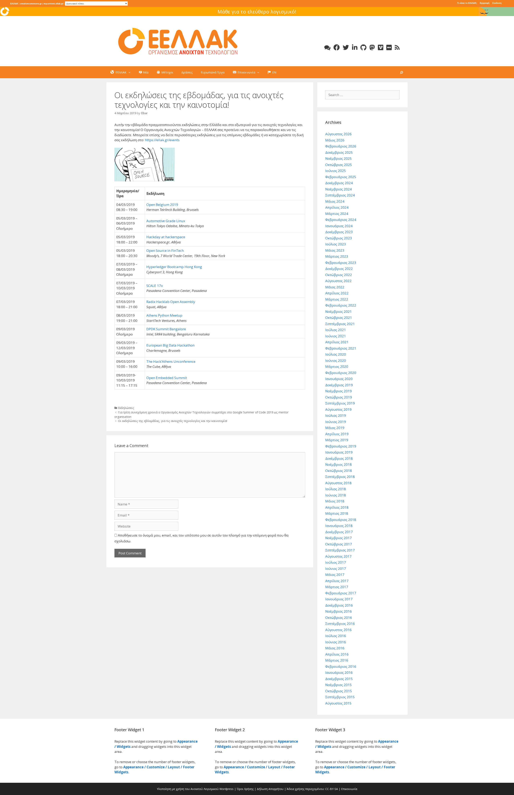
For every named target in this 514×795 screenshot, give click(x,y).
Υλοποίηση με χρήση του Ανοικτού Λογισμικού (188, 789)
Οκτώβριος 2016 (338, 617)
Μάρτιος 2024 (336, 213)
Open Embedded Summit (166, 377)
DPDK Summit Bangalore (166, 329)
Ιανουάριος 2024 (339, 226)
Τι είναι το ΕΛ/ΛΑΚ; (467, 3)
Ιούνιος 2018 (335, 495)
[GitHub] (363, 47)
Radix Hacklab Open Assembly (170, 301)
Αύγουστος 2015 (338, 703)
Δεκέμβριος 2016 (339, 605)
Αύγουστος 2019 (338, 409)
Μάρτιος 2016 (336, 660)
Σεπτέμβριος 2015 (340, 697)
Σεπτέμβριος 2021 (340, 323)
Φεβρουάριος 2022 (340, 305)
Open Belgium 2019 (162, 204)
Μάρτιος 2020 (336, 366)
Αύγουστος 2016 (338, 629)
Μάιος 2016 (334, 648)
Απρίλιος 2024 (337, 207)
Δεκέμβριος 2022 (339, 268)
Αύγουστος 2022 (338, 281)
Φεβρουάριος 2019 (340, 446)
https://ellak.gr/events (162, 140)
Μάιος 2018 (334, 501)
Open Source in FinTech (165, 250)
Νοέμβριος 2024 (338, 189)
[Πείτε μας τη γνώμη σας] (327, 47)
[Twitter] (346, 47)
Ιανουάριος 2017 (339, 599)
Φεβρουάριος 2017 (340, 593)
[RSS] (397, 47)
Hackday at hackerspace (165, 237)
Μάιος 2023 (334, 250)
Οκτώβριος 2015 (338, 691)
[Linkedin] (354, 47)
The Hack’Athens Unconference (170, 361)
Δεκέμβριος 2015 (339, 678)
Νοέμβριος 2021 (338, 311)
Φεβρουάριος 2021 (340, 348)
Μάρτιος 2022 (336, 299)
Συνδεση (497, 3)
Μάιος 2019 (334, 427)
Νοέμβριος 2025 (338, 158)
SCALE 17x (154, 285)
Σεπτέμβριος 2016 (340, 623)
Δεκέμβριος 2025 (339, 152)
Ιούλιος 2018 (335, 489)
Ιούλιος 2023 (335, 244)
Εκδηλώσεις (126, 408)
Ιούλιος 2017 (335, 562)
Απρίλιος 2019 (337, 434)
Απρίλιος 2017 (337, 580)
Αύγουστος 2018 (338, 483)
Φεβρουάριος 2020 (340, 372)
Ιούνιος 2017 (335, 568)
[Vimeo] (380, 47)
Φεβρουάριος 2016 (340, 666)
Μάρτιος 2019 (336, 440)
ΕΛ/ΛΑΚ (14, 3)
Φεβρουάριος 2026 (340, 146)
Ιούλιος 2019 (335, 415)
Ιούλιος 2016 (335, 635)
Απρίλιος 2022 (337, 293)
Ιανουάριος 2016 (339, 672)
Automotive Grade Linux (165, 221)
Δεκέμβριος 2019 (339, 385)
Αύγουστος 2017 (338, 556)
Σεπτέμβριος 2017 (340, 550)
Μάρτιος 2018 (336, 513)
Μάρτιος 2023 (336, 256)
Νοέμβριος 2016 (338, 611)
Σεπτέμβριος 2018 (340, 476)
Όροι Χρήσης (245, 789)
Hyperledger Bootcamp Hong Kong (174, 266)
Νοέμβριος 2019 (338, 391)
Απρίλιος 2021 (337, 342)
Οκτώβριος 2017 (338, 544)
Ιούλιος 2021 (335, 329)
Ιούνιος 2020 (335, 360)
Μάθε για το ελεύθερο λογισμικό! (257, 11)
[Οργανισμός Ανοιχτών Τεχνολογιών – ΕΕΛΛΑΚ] (177, 41)
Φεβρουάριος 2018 (340, 519)
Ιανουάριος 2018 (339, 525)
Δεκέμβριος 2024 (339, 183)
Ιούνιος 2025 (335, 170)
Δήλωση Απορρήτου (270, 789)
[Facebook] (336, 47)
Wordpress (226, 789)
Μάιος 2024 (334, 201)
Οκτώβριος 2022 (338, 274)
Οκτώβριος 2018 (338, 470)
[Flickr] (389, 47)
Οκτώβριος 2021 (338, 317)
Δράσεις (187, 72)
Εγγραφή (485, 3)
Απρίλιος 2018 (337, 507)
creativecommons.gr (31, 3)
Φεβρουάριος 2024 (340, 219)
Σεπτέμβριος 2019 (340, 403)
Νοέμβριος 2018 (338, 464)
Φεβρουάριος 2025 (340, 177)
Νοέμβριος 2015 (338, 684)
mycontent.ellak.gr (53, 3)
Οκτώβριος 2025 (338, 164)
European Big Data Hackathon (170, 345)
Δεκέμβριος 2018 (339, 458)
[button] (130, 72)
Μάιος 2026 (334, 140)
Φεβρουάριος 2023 (340, 262)
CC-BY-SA (331, 789)
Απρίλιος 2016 (337, 654)
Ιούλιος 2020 (335, 354)
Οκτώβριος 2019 (338, 397)
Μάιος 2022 (334, 287)
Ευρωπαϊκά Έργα (212, 72)
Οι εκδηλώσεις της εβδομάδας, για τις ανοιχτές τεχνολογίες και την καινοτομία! (172, 421)
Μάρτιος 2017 (336, 587)
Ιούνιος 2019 (335, 421)
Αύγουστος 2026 (338, 134)
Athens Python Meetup (164, 315)
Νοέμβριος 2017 (338, 538)
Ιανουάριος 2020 (339, 378)
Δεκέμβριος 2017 (339, 532)
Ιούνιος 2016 (335, 642)
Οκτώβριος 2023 (338, 238)
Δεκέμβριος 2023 (339, 232)
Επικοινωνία (349, 789)
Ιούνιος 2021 (335, 336)
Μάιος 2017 (334, 574)
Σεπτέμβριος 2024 (340, 195)
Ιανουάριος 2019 (339, 452)
